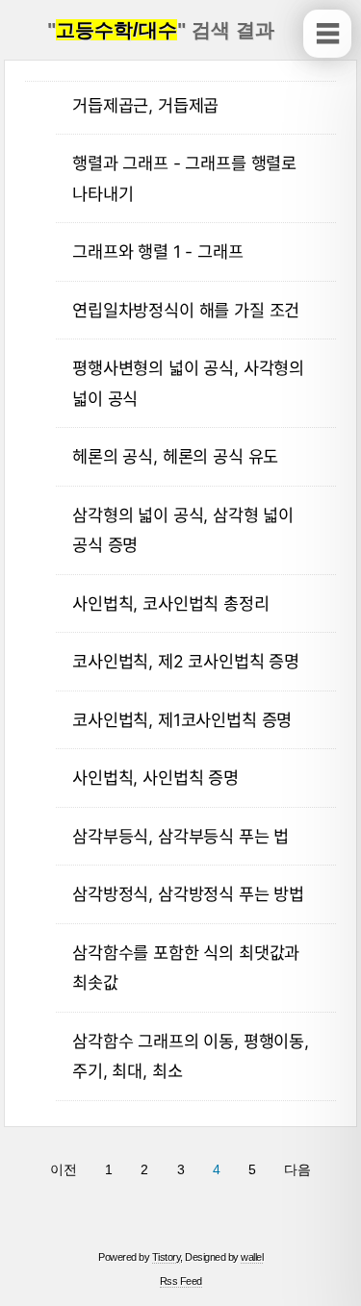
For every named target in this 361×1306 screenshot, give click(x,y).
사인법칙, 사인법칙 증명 (155, 777)
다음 (297, 1169)
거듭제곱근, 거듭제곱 (145, 105)
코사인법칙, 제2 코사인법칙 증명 (185, 661)
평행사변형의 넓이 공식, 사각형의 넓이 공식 (188, 383)
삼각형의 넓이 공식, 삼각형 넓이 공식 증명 (183, 530)
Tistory (166, 1257)
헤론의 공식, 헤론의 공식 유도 (175, 456)
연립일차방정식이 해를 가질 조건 (185, 310)
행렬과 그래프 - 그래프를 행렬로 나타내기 (184, 178)
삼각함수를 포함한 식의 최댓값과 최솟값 (185, 967)
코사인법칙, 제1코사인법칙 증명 (182, 720)
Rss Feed (181, 1281)
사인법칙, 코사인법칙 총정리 (170, 603)
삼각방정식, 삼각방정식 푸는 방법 (188, 894)
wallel (252, 1257)
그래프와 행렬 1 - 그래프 (157, 251)
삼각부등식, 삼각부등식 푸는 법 (180, 836)
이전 (63, 1169)
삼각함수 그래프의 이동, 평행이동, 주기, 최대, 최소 (190, 1056)
